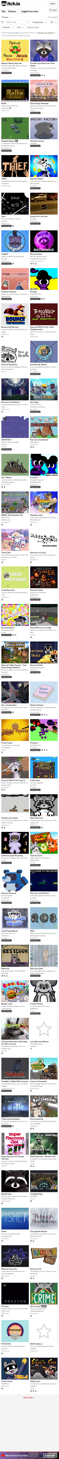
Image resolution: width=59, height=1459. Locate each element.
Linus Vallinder (35, 1124)
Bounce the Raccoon (10, 327)
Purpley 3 (34, 743)
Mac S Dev (5, 1124)
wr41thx (33, 898)
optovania (5, 108)
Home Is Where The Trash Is (13, 780)
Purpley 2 (34, 477)
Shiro (3, 407)
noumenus (5, 898)
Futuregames (6, 748)
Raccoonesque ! (8, 627)
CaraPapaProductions (38, 259)
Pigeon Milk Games (37, 973)
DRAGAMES (34, 860)
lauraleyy (33, 219)
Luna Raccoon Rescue (39, 1041)
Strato (32, 334)
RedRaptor (34, 1008)
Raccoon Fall (35, 1269)
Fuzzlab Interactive (8, 1199)
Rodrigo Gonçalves (37, 667)
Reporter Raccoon (9, 1269)
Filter (54, 10)
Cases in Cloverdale (38, 1081)
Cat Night (33, 70)
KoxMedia (34, 1274)
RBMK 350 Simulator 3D (12, 515)
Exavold (4, 1349)
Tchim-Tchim (6, 1381)
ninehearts (5, 936)
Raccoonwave (36, 254)
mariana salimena (7, 1274)
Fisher (4, 1231)
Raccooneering (36, 1119)
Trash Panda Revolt (9, 931)
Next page (28, 1397)
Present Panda (36, 1004)
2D (51, 22)
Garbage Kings (36, 1194)
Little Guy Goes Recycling (12, 855)
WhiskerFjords (35, 520)
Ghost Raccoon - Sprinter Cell (42, 1156)
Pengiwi (4, 1086)
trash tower (35, 780)
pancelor (33, 785)
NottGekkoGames (7, 482)
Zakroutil (4, 973)
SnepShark (5, 183)
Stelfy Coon (35, 1381)
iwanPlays (33, 1196)
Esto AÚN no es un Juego (40, 627)
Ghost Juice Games (37, 108)
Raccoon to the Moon (10, 402)
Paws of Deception (9, 364)
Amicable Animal (7, 369)
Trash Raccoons (8, 590)
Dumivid (4, 672)
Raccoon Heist (36, 665)
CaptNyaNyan (6, 1008)
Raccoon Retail (36, 179)
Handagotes (34, 442)
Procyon (5, 1306)
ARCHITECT (6, 439)
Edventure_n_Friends (9, 557)
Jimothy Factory (37, 141)
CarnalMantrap (35, 710)
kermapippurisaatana (38, 936)
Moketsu (33, 1349)
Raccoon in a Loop (38, 552)
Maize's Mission (37, 705)
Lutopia (4, 444)
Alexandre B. (6, 296)
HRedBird (5, 1384)
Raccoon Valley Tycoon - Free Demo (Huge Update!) (13, 666)
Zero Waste (6, 477)
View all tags (32, 27)
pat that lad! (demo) (38, 364)
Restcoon (5, 968)
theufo (32, 557)
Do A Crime (35, 1306)
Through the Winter (38, 1231)
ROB (32, 931)
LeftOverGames (7, 823)
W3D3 (32, 1161)
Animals (6, 27)
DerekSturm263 (36, 1236)
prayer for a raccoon (39, 216)
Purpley (33, 291)
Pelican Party (35, 183)
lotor (3, 216)
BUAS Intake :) (36, 1344)
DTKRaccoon (6, 520)
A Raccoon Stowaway (10, 1119)
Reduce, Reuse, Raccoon (11, 63)
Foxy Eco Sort (36, 855)
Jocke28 (33, 1046)
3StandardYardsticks (37, 407)
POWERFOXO (35, 294)
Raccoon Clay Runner (39, 439)
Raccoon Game (36, 968)
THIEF (4, 179)
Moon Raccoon (36, 818)
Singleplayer (38, 22)
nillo (3, 595)
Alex (31, 632)
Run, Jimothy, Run (9, 705)
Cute (19, 27)
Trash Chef (5, 552)
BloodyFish (34, 595)
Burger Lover (6, 1004)
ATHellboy (5, 710)
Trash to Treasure (8, 291)
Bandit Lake (6, 1194)
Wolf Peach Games (8, 146)
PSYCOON (6, 1344)
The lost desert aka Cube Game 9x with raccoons (14, 1042)
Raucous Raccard (8, 893)
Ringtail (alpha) (7, 141)
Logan (3, 332)
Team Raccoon (6, 1236)
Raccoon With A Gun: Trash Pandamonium (42, 328)
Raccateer (34, 402)
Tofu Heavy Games (8, 1163)
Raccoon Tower (36, 590)
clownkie (33, 143)
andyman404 (6, 785)
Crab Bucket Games (8, 68)
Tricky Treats (6, 743)
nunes (3, 860)
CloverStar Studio (36, 1086)
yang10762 (34, 823)
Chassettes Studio (7, 630)
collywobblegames (36, 1311)
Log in (52, 3)
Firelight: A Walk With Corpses (14, 1081)
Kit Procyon (5, 1311)
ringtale (4, 254)
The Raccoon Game (9, 818)
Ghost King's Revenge (39, 103)
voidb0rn (33, 1386)
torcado (4, 221)
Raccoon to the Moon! (39, 893)
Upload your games (45, 32)
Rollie (3, 103)
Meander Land (36, 515)
